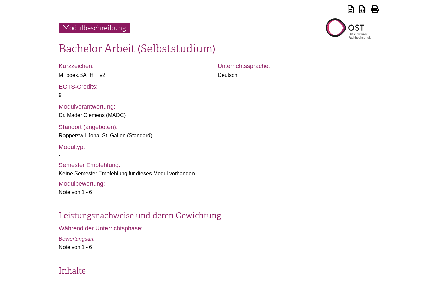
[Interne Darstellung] (350, 10)
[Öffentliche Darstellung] (362, 10)
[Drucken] (374, 10)
